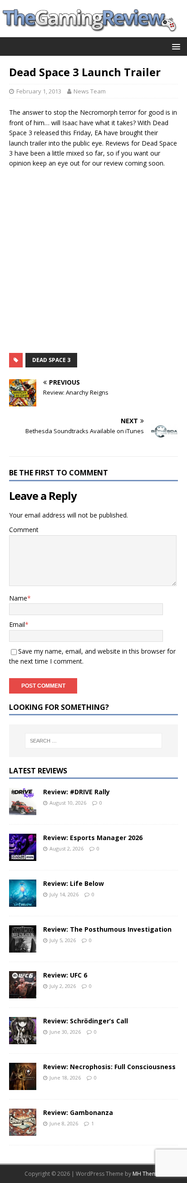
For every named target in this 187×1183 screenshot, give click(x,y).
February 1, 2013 (38, 91)
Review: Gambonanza (78, 1112)
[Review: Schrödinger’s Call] (22, 1039)
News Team (90, 91)
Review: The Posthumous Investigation (107, 929)
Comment (24, 529)
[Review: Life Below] (22, 901)
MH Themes (148, 1174)
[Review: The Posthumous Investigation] (22, 947)
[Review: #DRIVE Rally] (22, 810)
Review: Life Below (73, 883)
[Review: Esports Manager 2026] (22, 855)
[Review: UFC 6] (22, 993)
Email (17, 624)
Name (18, 598)
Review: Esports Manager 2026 (93, 837)
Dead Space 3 (51, 360)
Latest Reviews (38, 771)
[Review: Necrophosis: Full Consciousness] (22, 1084)
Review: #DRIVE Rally (76, 791)
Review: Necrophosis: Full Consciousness (109, 1066)
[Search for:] (94, 740)
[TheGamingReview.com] (93, 32)
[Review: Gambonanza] (22, 1130)
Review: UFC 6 (65, 975)
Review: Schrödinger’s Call (85, 1021)
